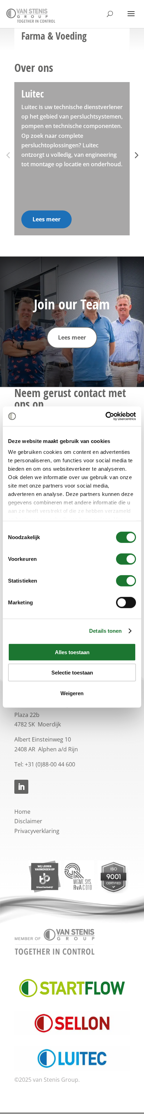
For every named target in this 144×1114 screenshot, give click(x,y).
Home (22, 812)
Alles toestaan (72, 652)
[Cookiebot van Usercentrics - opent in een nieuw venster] (105, 416)
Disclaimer (28, 821)
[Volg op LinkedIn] (21, 787)
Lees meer (46, 219)
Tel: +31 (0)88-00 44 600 (44, 764)
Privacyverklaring (36, 831)
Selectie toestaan (72, 673)
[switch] (126, 558)
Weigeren (72, 693)
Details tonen (105, 631)
